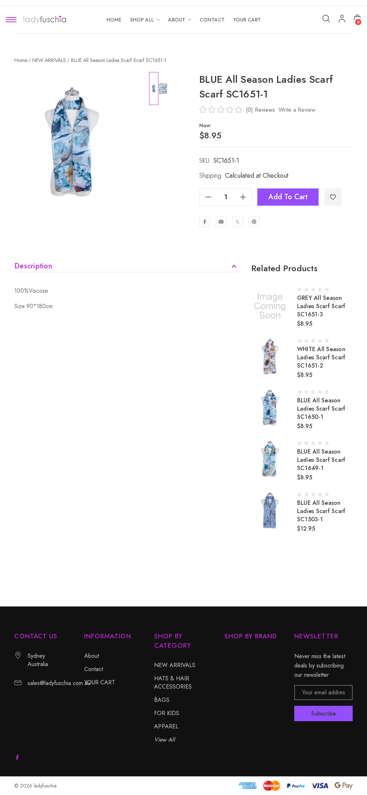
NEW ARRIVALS (174, 665)
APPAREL (166, 726)
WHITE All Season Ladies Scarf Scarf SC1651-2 (321, 357)
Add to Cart (288, 197)
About (91, 656)
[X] (237, 221)
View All (164, 740)
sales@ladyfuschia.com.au (59, 683)
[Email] (221, 221)
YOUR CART (99, 682)
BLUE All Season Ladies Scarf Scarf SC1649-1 (321, 459)
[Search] (326, 18)
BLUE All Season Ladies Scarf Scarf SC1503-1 (321, 511)
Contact (93, 669)
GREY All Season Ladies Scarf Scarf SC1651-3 (321, 306)
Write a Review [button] (296, 110)
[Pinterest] (254, 221)
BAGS (162, 700)
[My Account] (342, 20)
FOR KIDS (166, 713)
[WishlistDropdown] (333, 197)
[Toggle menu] (11, 20)
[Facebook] (204, 221)
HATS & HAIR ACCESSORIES (173, 682)
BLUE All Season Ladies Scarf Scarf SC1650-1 (321, 408)
